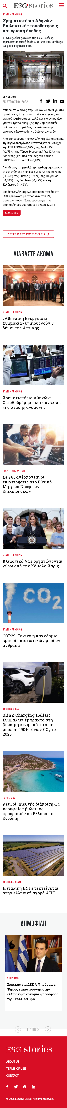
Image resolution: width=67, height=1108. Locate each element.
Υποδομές (13, 978)
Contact (12, 1075)
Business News (12, 882)
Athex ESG (12, 213)
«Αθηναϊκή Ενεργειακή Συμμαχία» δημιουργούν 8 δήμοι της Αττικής (28, 323)
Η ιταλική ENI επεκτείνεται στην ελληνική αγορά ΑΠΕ (30, 890)
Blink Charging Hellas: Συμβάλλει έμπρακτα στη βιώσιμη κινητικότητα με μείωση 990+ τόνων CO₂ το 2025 (29, 724)
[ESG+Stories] (33, 5)
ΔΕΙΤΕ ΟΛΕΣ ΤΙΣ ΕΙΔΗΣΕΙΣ (27, 234)
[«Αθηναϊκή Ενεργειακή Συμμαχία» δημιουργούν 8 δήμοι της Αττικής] (33, 287)
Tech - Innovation (14, 470)
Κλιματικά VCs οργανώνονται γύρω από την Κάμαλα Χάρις (33, 563)
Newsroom (9, 96)
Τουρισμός (9, 797)
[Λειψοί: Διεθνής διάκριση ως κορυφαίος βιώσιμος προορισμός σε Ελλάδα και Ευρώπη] (33, 773)
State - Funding (12, 14)
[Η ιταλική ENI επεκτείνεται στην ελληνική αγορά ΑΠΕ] (33, 857)
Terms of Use (16, 1068)
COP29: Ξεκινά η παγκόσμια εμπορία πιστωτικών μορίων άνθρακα (31, 640)
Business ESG (11, 709)
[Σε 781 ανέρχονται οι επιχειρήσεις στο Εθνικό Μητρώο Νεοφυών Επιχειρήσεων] (33, 446)
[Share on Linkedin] (55, 101)
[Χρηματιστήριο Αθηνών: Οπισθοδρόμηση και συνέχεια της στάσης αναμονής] (33, 366)
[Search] (6, 5)
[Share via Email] (62, 101)
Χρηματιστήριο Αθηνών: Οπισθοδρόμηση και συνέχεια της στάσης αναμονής (32, 402)
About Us (12, 1061)
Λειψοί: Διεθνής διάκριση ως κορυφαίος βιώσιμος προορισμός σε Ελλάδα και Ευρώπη (31, 811)
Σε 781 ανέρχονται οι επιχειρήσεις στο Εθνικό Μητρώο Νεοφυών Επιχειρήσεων (27, 484)
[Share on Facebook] (41, 101)
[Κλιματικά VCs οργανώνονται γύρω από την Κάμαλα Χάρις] (33, 530)
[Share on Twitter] (48, 101)
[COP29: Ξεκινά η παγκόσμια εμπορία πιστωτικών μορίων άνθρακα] (33, 604)
